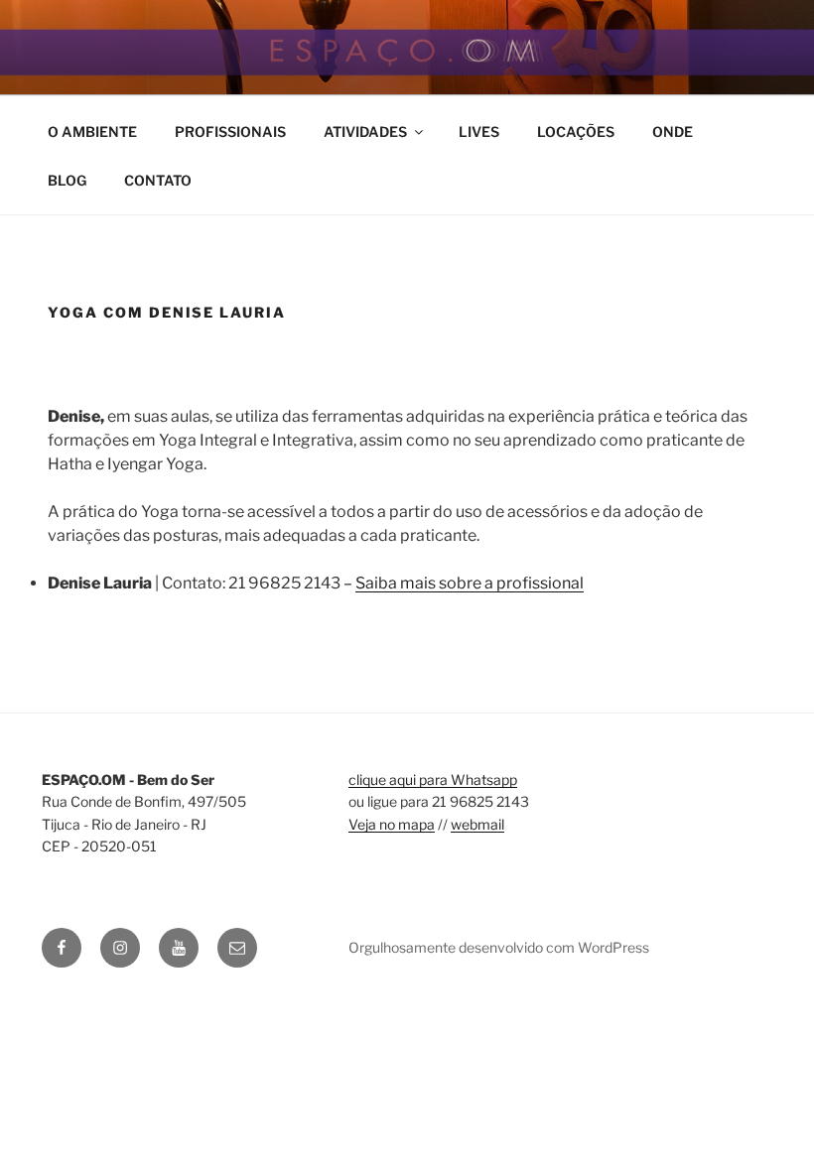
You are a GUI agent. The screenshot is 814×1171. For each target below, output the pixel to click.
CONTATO (158, 180)
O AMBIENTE (92, 131)
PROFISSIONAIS (230, 131)
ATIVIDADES (365, 131)
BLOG (67, 180)
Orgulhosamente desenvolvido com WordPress (498, 947)
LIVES (479, 131)
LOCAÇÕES (575, 131)
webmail (477, 824)
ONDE (672, 131)
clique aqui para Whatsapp (432, 779)
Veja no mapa (391, 824)
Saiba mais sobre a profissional (469, 583)
